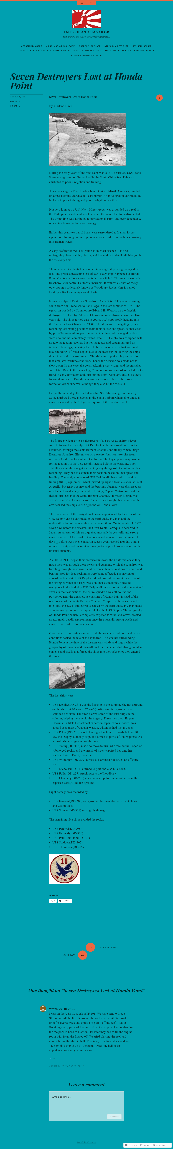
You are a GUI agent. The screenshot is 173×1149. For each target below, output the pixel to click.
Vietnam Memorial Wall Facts (86, 55)
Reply (81, 1066)
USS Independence (141, 46)
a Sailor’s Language (89, 46)
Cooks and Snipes (91, 51)
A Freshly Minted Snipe (116, 46)
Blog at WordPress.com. (86, 1142)
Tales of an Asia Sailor (86, 32)
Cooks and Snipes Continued (136, 51)
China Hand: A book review (60, 46)
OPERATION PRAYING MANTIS (34, 51)
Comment (114, 1116)
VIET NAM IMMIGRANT (31, 46)
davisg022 (16, 101)
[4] (124, 384)
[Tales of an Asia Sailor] (86, 19)
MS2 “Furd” (111, 51)
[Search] (91, 3)
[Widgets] (81, 3)
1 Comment (16, 106)
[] (57, 541)
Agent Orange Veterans (65, 51)
